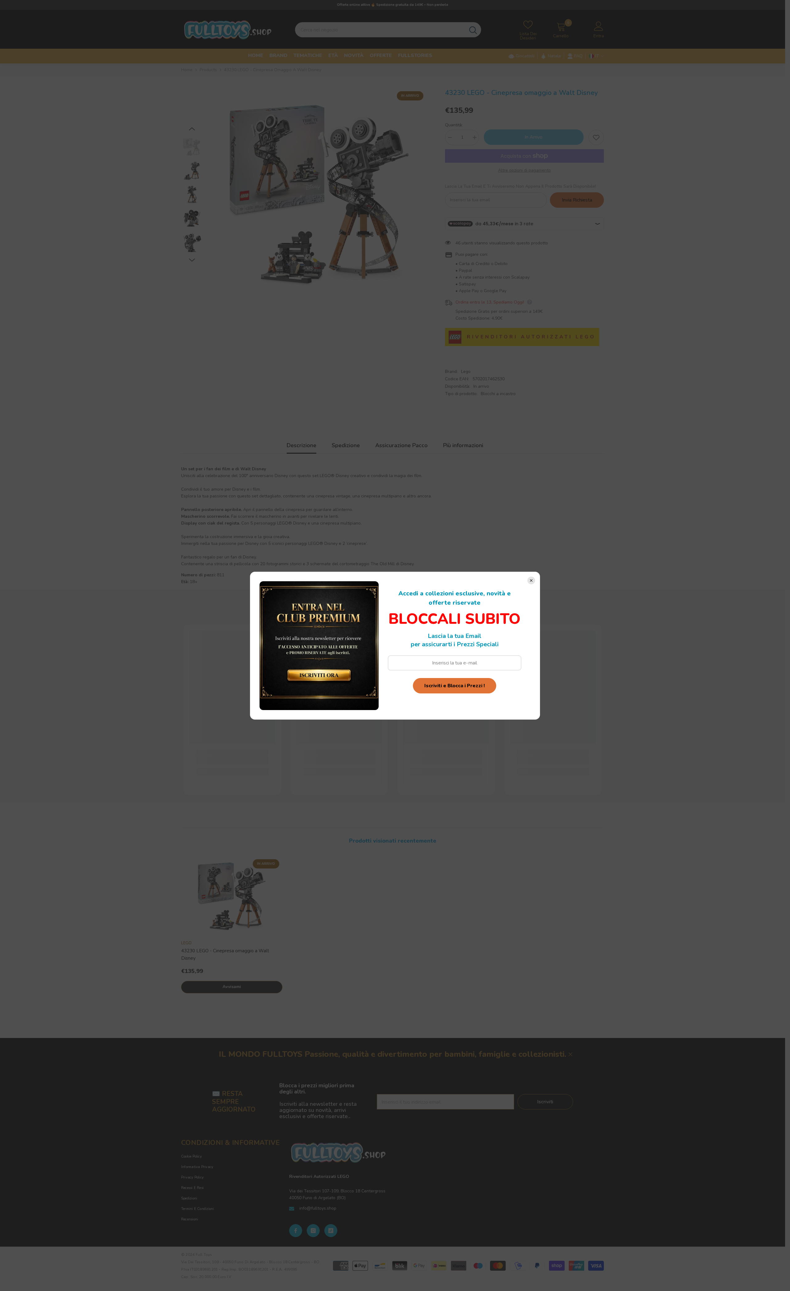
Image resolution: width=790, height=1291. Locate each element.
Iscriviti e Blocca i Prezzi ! (454, 685)
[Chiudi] (531, 580)
